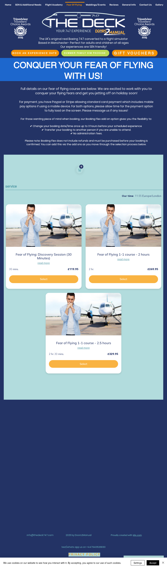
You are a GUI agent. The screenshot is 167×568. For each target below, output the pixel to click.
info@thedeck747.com (40, 535)
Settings (138, 562)
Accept (152, 562)
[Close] (163, 562)
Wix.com (137, 535)
